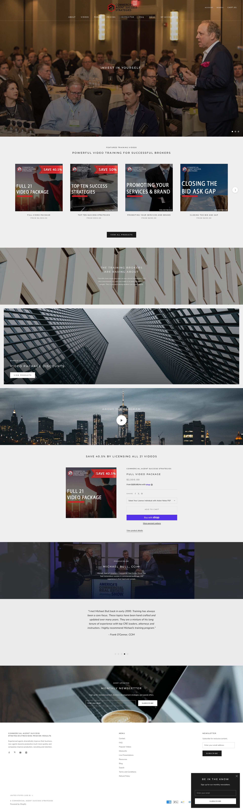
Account (209, 7)
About (72, 17)
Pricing (111, 17)
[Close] (237, 776)
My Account (168, 17)
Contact (122, 738)
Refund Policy (124, 776)
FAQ (142, 17)
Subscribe (215, 801)
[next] (235, 190)
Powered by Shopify (18, 804)
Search (220, 7)
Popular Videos (125, 747)
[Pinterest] (142, 493)
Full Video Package (38, 215)
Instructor (127, 17)
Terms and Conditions (127, 772)
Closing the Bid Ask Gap (204, 215)
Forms (97, 17)
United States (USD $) (20, 795)
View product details (135, 530)
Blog (121, 763)
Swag (152, 17)
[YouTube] (20, 752)
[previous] (8, 190)
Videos (85, 17)
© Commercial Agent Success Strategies (31, 801)
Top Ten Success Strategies (94, 215)
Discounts (123, 751)
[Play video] (121, 420)
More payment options (152, 523)
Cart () (232, 7)
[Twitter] (138, 493)
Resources (123, 759)
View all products (121, 235)
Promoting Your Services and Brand (149, 215)
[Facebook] (135, 493)
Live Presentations (126, 755)
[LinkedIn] (26, 752)
